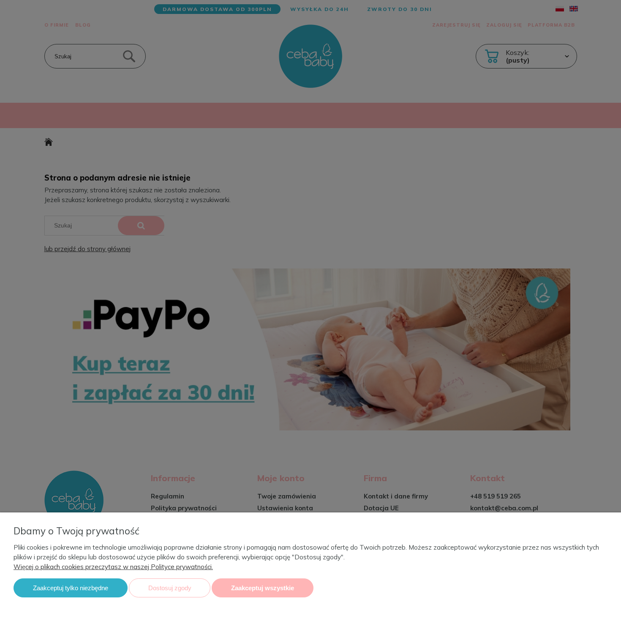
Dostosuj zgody (169, 587)
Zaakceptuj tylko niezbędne (70, 587)
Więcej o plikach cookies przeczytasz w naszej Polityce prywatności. (113, 567)
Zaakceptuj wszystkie (262, 587)
